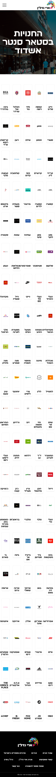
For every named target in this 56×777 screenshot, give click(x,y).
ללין (39, 391)
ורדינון (16, 422)
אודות (34, 753)
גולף (39, 519)
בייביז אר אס (28, 557)
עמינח (27, 235)
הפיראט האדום (4, 423)
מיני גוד (28, 108)
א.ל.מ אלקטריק (14, 684)
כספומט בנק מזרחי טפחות (4, 523)
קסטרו (49, 204)
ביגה (17, 555)
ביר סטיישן (38, 556)
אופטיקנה (14, 652)
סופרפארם (25, 266)
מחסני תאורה (27, 362)
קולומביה (14, 173)
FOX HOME (27, 717)
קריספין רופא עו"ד (4, 142)
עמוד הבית (47, 753)
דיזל (50, 489)
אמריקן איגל (38, 622)
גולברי (27, 519)
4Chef (4, 716)
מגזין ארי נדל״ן (26, 759)
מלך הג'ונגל (4, 331)
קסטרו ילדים (38, 205)
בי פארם (5, 556)
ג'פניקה (4, 489)
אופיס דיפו (28, 653)
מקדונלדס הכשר (47, 331)
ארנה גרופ (16, 589)
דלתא (27, 455)
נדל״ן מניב (8, 759)
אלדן (28, 621)
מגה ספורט (16, 362)
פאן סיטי (39, 236)
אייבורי (38, 652)
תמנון (39, 140)
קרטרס (38, 173)
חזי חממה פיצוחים (38, 424)
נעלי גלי (50, 520)
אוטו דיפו (50, 684)
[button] (4, 5)
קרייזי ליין (50, 174)
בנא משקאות (48, 556)
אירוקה (15, 621)
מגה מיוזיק (5, 362)
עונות (16, 235)
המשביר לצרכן (49, 456)
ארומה (5, 588)
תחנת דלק (16, 456)
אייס (50, 652)
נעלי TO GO (39, 299)
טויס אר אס (50, 424)
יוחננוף (16, 391)
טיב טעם (5, 392)
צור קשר (16, 766)
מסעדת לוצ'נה (15, 331)
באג (39, 588)
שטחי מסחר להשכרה (34, 766)
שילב (28, 140)
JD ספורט (38, 717)
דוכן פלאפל (38, 490)
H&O (50, 716)
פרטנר (27, 204)
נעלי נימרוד (49, 298)
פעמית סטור (15, 205)
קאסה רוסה (39, 108)
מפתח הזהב (38, 331)
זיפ (28, 422)
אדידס (38, 683)
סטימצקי (37, 266)
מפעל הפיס (27, 331)
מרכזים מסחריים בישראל (15, 753)
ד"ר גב (39, 456)
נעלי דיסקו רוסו (5, 457)
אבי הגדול (28, 684)
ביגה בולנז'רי (4, 108)
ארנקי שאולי (27, 589)
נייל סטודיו (16, 298)
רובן (17, 140)
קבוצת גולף (4, 174)
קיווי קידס (28, 174)
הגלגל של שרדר (16, 109)
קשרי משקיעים (45, 759)
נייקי (28, 297)
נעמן (5, 266)
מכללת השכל (49, 362)
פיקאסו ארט (4, 205)
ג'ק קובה (16, 490)
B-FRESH (15, 717)
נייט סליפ (50, 108)
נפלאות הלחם (15, 267)
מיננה (39, 361)
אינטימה (4, 621)
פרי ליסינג (27, 392)
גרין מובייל (27, 490)
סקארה (4, 235)
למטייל (49, 391)
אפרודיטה (48, 621)
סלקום (49, 266)
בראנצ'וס (14, 519)
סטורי (50, 140)
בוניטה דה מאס (49, 590)
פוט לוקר (50, 236)
